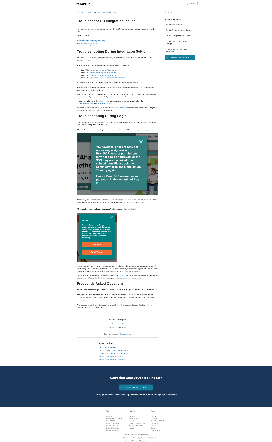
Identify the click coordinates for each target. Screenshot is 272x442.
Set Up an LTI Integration (107, 347)
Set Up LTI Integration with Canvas (111, 356)
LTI (115, 12)
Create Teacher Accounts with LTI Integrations (177, 50)
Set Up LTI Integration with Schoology (112, 359)
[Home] (82, 3)
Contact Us (142, 97)
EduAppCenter (88, 103)
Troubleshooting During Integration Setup (91, 41)
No (123, 323)
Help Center (80, 12)
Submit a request (125, 334)
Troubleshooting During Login (87, 43)
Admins (89, 12)
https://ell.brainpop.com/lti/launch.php (105, 75)
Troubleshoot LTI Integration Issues (178, 57)
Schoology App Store (105, 103)
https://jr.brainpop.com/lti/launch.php (103, 73)
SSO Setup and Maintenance (103, 12)
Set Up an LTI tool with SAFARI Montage (176, 42)
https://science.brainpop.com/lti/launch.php (110, 78)
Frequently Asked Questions (87, 46)
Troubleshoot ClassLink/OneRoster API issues (114, 353)
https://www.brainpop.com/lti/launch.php (103, 70)
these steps (81, 300)
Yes (112, 323)
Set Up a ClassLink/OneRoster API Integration (114, 350)
